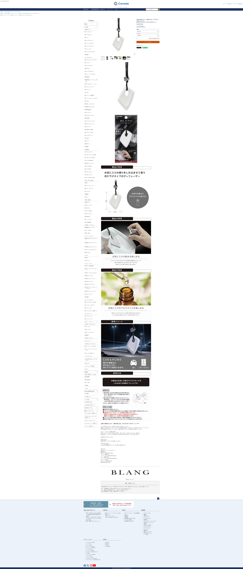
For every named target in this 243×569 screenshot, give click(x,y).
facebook (107, 542)
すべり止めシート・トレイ (91, 84)
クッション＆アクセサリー (91, 249)
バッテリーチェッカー (90, 121)
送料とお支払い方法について (89, 510)
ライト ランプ (146, 529)
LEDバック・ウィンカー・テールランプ (91, 288)
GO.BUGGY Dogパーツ (90, 404)
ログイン (235, 3)
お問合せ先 (105, 510)
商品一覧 (86, 9)
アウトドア (88, 126)
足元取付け (88, 216)
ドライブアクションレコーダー (150, 521)
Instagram (107, 543)
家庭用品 (86, 372)
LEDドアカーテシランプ (90, 291)
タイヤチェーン (88, 313)
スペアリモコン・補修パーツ (91, 310)
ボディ (87, 182)
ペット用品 (87, 399)
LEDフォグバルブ (89, 275)
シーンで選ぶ (18, 13)
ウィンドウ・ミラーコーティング (91, 350)
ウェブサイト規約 (128, 519)
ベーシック (88, 326)
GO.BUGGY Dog (88, 402)
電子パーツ (88, 143)
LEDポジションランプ (90, 278)
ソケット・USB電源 (90, 95)
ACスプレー (88, 208)
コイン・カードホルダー (91, 74)
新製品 (86, 24)
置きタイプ (88, 202)
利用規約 (126, 515)
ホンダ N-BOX (89, 166)
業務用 (87, 54)
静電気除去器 (88, 109)
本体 (87, 257)
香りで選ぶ (88, 233)
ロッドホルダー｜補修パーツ (91, 413)
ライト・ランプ (88, 263)
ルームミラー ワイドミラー (91, 59)
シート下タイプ (89, 219)
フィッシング (88, 48)
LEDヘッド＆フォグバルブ (91, 272)
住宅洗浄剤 (88, 379)
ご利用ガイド (230, 3)
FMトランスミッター (90, 123)
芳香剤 (87, 146)
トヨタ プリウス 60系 (90, 157)
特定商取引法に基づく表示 (130, 518)
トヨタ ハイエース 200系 (91, 154)
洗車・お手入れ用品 (89, 180)
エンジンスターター (89, 299)
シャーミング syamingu (90, 554)
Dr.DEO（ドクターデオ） (90, 324)
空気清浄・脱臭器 (89, 129)
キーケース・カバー (90, 86)
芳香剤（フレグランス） (11, 13)
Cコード (138, 33)
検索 (159, 9)
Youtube (107, 545)
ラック (87, 37)
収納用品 (87, 76)
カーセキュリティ (89, 135)
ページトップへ (158, 499)
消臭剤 (145, 523)
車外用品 (87, 118)
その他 (87, 138)
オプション (88, 260)
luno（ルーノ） (88, 340)
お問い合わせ (240, 3)
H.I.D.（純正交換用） (90, 265)
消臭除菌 (87, 376)
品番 (138, 29)
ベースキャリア (89, 31)
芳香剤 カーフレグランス (149, 522)
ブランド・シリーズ (6, 15)
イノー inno (88, 543)
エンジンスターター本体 (91, 302)
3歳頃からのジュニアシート (91, 246)
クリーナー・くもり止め (91, 346)
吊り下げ (23, 13)
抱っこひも (88, 252)
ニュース (224, 3)
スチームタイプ (89, 213)
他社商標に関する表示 (129, 521)
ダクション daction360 (90, 547)
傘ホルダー (88, 68)
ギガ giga (88, 553)
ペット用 (87, 382)
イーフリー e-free (89, 557)
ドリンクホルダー (89, 65)
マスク (86, 388)
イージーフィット (89, 316)
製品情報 (143, 510)
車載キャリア (88, 29)
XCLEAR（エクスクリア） (90, 343)
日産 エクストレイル (90, 163)
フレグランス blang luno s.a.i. (92, 551)
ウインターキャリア (90, 46)
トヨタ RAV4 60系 (89, 160)
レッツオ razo (89, 549)
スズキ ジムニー (89, 174)
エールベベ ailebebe (90, 550)
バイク (87, 197)
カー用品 (4, 11)
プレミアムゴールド (90, 332)
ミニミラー (88, 62)
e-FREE (86, 393)
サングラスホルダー (90, 71)
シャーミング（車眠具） (90, 366)
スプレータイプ (89, 205)
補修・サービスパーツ (89, 410)
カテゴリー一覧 (147, 513)
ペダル (87, 92)
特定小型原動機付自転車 (89, 391)
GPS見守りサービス (89, 407)
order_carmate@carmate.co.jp (111, 517)
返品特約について (140, 45)
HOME (1, 11)
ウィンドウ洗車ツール (90, 353)
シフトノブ (88, 89)
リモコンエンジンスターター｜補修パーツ (91, 417)
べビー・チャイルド (89, 236)
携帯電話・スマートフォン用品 (91, 80)
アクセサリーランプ (90, 115)
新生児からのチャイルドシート (91, 239)
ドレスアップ (88, 112)
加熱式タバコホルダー (90, 106)
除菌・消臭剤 (88, 199)
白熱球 (87, 297)
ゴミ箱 (87, 101)
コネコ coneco (89, 555)
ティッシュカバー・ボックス (91, 98)
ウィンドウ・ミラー (90, 185)
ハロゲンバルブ (89, 294)
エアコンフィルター (90, 132)
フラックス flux (89, 545)
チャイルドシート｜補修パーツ (91, 423)
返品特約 (126, 517)
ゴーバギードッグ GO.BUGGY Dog (93, 559)
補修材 (87, 194)
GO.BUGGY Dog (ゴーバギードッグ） (91, 360)
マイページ (110, 9)
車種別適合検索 (95, 9)
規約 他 (123, 510)
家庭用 (87, 335)
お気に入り (103, 9)
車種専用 (87, 149)
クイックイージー (89, 318)
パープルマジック (88, 356)
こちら (97, 521)
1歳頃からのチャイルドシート (91, 243)
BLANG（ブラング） (14, 15)
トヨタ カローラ (89, 151)
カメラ (86, 255)
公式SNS (105, 539)
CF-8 (86, 369)
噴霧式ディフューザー (90, 227)
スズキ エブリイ (89, 171)
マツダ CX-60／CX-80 (90, 177)
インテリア (88, 191)
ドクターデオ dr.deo (90, 546)
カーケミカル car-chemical (91, 558)
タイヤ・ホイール (89, 188)
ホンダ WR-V (88, 169)
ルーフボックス (89, 34)
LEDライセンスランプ (90, 284)
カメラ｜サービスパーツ (90, 420)
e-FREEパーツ (88, 396)
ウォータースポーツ (90, 43)
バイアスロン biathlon (90, 542)
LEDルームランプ (89, 281)
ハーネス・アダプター (90, 305)
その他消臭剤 (88, 222)
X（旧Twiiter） (108, 546)
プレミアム (88, 329)
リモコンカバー (89, 307)
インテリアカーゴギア (90, 51)
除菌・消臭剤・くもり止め (90, 374)
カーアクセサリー (88, 57)
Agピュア (87, 363)
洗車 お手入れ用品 (147, 525)
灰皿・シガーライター (90, 103)
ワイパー (87, 140)
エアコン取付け (89, 210)
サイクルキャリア (89, 40)
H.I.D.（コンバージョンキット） (91, 269)
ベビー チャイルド (147, 527)
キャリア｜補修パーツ (89, 426)
